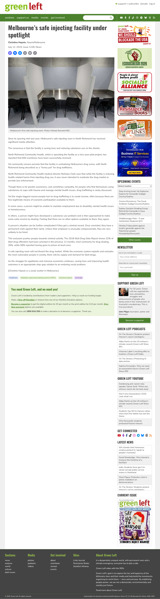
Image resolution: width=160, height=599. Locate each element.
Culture (8, 569)
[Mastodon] (10, 53)
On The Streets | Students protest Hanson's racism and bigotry (134, 335)
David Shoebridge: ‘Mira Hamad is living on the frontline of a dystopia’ (134, 450)
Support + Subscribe (128, 3)
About (53, 560)
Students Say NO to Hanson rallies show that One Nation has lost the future (134, 414)
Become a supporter (20, 304)
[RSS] (150, 435)
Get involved (58, 17)
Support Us (23, 17)
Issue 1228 (28, 46)
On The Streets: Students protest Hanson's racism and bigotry (134, 478)
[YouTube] (119, 435)
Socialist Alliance (81, 566)
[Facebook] (15, 53)
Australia (78, 278)
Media (34, 17)
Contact (53, 566)
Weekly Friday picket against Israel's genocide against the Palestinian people (132, 228)
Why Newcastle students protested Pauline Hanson (130, 422)
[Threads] (146, 435)
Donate (144, 3)
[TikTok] (130, 435)
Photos (31, 560)
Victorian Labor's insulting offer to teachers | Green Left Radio (134, 352)
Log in (152, 3)
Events (44, 17)
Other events (135, 240)
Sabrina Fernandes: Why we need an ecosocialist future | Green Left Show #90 (134, 369)
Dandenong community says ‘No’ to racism (133, 486)
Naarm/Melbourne (36, 42)
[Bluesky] (20, 53)
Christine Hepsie (17, 42)
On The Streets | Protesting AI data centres (132, 360)
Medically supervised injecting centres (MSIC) (38, 278)
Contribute (55, 563)
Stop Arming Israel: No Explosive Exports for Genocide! (134, 192)
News (39, 46)
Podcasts (32, 563)
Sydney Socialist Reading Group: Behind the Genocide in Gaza (133, 210)
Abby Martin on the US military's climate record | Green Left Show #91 (134, 344)
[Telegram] (138, 435)
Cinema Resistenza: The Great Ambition (132, 202)
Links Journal (79, 560)
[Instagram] (134, 435)
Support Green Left (131, 283)
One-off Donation (26, 300)
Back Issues (10, 572)
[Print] (25, 53)
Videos (31, 566)
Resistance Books (81, 563)
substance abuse (65, 278)
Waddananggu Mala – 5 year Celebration (131, 219)
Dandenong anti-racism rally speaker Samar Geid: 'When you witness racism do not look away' (134, 386)
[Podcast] (123, 435)
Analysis (8, 563)
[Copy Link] (35, 53)
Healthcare (13, 278)
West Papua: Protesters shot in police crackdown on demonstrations (133, 470)
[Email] (30, 53)
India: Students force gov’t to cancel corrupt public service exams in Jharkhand (132, 460)
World (7, 566)
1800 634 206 (33, 311)
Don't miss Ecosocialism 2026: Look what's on (133, 395)
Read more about (109, 590)
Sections (9, 17)
